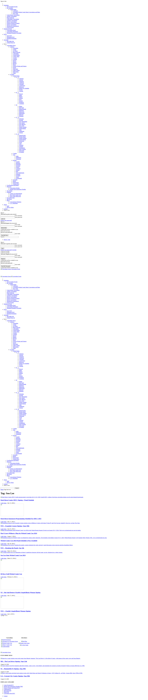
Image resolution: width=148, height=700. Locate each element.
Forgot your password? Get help (8, 250)
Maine (20, 106)
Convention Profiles (15, 188)
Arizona (21, 80)
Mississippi (22, 113)
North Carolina (22, 127)
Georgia (21, 91)
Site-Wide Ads (10, 41)
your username (18, 215)
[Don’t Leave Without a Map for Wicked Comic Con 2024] (41, 530)
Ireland (17, 170)
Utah (20, 143)
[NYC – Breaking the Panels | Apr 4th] (37, 545)
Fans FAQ (9, 35)
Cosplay (15, 58)
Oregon (21, 132)
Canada (15, 153)
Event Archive (10, 27)
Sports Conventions (11, 24)
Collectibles (16, 53)
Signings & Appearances (13, 26)
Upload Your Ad (11, 42)
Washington (22, 148)
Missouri (21, 114)
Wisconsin (21, 150)
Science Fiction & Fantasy (13, 23)
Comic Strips (16, 56)
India (17, 156)
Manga (14, 62)
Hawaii (21, 94)
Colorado (21, 84)
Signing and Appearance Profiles (18, 189)
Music (14, 64)
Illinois (20, 96)
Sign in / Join (7, 239)
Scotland (18, 175)
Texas (20, 142)
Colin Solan (3, 503)
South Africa (16, 184)
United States (13, 9)
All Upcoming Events (12, 6)
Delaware (21, 87)
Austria (18, 161)
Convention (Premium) (12, 31)
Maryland (21, 107)
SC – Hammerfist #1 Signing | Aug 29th (13, 669)
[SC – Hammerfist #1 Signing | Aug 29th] (43, 665)
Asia (14, 154)
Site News (9, 199)
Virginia (21, 146)
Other (14, 73)
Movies (15, 63)
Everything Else (11, 197)
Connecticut (22, 85)
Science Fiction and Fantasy (20, 66)
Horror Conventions (12, 22)
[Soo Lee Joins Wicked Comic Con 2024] (32, 552)
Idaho (20, 95)
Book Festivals (10, 17)
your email (17, 224)
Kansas (21, 100)
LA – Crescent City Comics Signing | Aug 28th (15, 676)
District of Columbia (24, 88)
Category (12, 46)
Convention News (11, 45)
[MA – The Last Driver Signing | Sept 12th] (40, 658)
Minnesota (21, 112)
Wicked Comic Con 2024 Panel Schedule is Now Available (19, 540)
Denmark (18, 164)
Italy (17, 171)
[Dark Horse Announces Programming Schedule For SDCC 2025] (12, 515)
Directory (9, 186)
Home (2, 489)
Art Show (15, 51)
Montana (21, 116)
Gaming (15, 59)
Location (12, 74)
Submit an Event (8, 28)
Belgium (18, 163)
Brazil (14, 181)
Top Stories (9, 190)
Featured (9, 192)
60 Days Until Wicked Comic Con (11, 574)
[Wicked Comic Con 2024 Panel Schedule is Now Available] (54, 537)
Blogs (8, 200)
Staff (8, 206)
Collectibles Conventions (13, 19)
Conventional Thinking (15, 202)
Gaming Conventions (12, 20)
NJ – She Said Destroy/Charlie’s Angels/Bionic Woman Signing (20, 592)
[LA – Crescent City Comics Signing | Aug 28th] (41, 673)
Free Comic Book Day (15, 196)
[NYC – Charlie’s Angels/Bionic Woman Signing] (12, 608)
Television (15, 69)
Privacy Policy (10, 207)
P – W (17, 134)
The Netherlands (20, 172)
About (5, 204)
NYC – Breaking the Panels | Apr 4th (12, 548)
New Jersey (22, 123)
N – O (17, 117)
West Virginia (22, 149)
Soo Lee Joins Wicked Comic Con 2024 (13, 555)
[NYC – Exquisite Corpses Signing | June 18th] (40, 523)
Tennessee (21, 141)
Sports (14, 67)
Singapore (18, 159)
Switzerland (19, 178)
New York (15, 13)
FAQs (5, 34)
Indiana (21, 98)
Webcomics (16, 71)
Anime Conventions (12, 16)
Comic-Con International (16, 193)
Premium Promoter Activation (14, 33)
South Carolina (22, 138)
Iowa (20, 99)
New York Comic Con (15, 195)
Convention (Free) (11, 30)
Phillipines (18, 157)
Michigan (21, 110)
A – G (17, 77)
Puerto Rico (16, 182)
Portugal (18, 174)
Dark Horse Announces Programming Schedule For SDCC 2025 (21, 518)
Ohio (20, 130)
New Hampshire (23, 121)
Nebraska (21, 118)
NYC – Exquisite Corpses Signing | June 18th (15, 526)
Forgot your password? (6, 220)
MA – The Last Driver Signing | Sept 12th (14, 661)
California (15, 10)
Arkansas (21, 81)
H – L (17, 92)
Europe (14, 160)
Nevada (21, 120)
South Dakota (22, 139)
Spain (17, 177)
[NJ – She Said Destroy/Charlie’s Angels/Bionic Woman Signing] (12, 589)
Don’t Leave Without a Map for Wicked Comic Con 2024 (19, 533)
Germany (18, 168)
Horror (14, 60)
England (18, 166)
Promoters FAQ (10, 37)
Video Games (16, 70)
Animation (15, 48)
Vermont (21, 145)
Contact (5, 208)
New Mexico (22, 124)
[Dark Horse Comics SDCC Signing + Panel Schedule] (42, 497)
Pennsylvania (22, 135)
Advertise (6, 40)
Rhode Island (22, 136)
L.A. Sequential (14, 203)
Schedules (6, 5)
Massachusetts (22, 109)
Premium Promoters (11, 38)
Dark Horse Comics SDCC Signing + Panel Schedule (17, 500)
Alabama (21, 78)
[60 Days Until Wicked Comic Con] (12, 571)
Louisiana (21, 103)
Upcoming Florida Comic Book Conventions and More (26, 12)
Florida (21, 89)
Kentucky (21, 102)
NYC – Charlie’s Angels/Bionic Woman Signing (16, 611)
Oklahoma (21, 131)
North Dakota (22, 128)
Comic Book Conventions (13, 15)
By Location (10, 8)
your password (18, 217)
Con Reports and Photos (13, 185)
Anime (14, 49)
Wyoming (21, 152)
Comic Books (16, 55)
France (17, 167)
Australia (15, 179)
